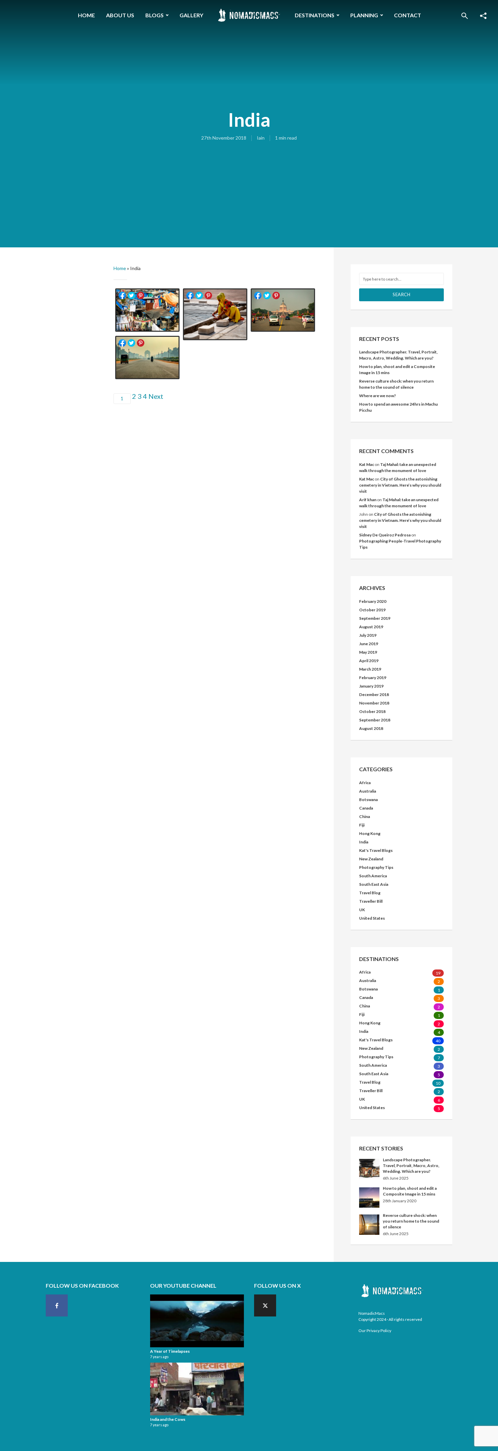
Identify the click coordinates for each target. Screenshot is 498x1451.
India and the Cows (167, 1419)
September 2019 (374, 618)
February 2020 (372, 601)
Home (86, 15)
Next (155, 396)
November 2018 (374, 703)
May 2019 (368, 652)
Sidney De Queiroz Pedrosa (385, 534)
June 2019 (368, 643)
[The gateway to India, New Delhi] (147, 358)
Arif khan (367, 499)
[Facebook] (57, 1305)
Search (401, 294)
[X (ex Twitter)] (265, 1305)
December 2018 (374, 694)
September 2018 (374, 719)
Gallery (191, 15)
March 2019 (370, 669)
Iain (261, 138)
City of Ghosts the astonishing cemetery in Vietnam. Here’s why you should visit (400, 485)
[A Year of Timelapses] (197, 1320)
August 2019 (371, 626)
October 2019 (372, 609)
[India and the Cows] (197, 1389)
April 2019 (368, 660)
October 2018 (372, 711)
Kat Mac (366, 464)
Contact (407, 15)
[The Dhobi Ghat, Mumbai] (147, 310)
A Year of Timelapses (170, 1351)
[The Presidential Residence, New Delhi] (283, 310)
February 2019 (372, 677)
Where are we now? (377, 395)
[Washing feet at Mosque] (215, 314)
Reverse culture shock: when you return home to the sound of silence (411, 1221)
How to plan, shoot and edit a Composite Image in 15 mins (410, 1191)
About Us (120, 15)
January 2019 (371, 686)
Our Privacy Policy (374, 1330)
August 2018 (371, 728)
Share (122, 295)
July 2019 (367, 635)
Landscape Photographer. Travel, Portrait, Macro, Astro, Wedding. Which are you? (411, 1165)
